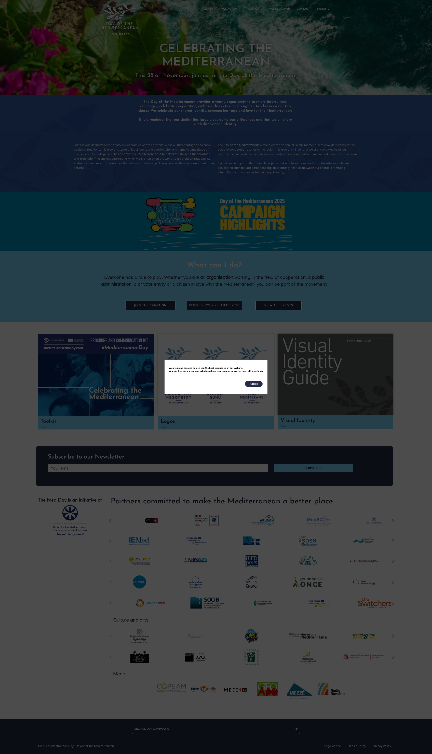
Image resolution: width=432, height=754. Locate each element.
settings (258, 371)
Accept (254, 383)
